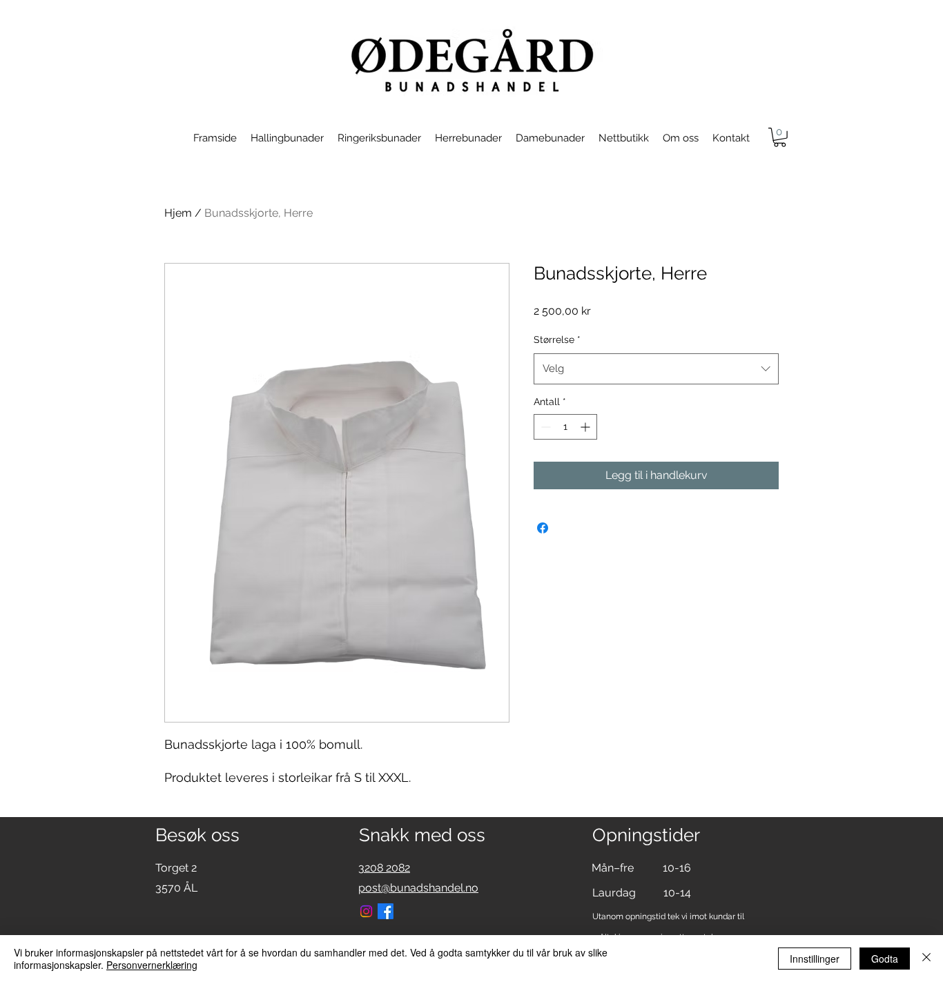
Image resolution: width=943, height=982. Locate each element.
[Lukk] (926, 958)
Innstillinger (814, 958)
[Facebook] (385, 911)
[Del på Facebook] (542, 528)
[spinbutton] (565, 427)
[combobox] (656, 368)
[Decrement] (544, 427)
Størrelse (557, 339)
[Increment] (586, 427)
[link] (779, 137)
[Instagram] (366, 911)
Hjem (178, 212)
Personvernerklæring (151, 965)
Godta (884, 958)
